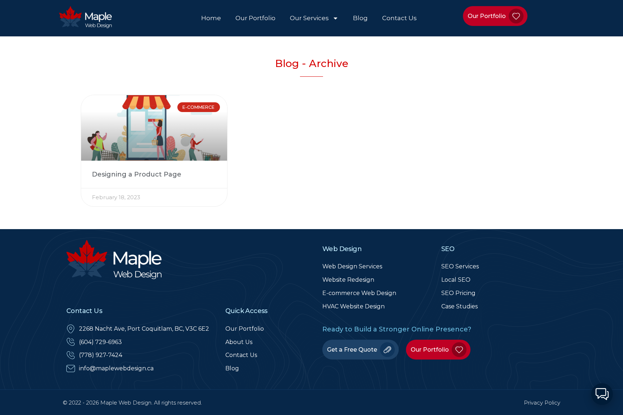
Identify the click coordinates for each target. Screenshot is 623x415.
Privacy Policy (542, 402)
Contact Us (399, 18)
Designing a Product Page (136, 174)
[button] (602, 394)
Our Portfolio (255, 18)
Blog (360, 18)
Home (211, 18)
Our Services (309, 18)
